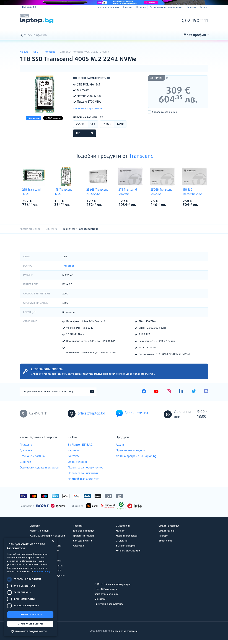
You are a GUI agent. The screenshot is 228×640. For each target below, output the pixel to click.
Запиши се (92, 391)
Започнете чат (136, 413)
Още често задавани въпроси (39, 467)
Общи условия (77, 461)
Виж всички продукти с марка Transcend (41, 201)
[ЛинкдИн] (181, 391)
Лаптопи (35, 525)
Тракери (163, 535)
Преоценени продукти (108, 7)
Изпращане (34, 118)
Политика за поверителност (86, 467)
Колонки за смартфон (128, 550)
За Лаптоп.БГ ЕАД (80, 444)
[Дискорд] (206, 391)
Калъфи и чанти (82, 540)
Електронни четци (83, 530)
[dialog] (30, 587)
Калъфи (120, 530)
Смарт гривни (167, 530)
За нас (203, 7)
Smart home (165, 540)
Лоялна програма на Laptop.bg (136, 456)
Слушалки (122, 540)
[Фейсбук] (144, 391)
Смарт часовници (169, 525)
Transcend (141, 156)
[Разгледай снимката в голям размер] (44, 94)
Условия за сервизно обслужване (166, 7)
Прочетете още (42, 571)
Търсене (22, 35)
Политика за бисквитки (83, 473)
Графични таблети (84, 535)
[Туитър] (193, 391)
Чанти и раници (39, 530)
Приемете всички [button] (30, 614)
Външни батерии (126, 545)
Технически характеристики (80, 229)
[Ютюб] (156, 391)
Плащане (141, 7)
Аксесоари (79, 545)
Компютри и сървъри (106, 593)
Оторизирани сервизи (47, 369)
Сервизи (25, 461)
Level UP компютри (105, 589)
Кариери (73, 450)
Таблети (77, 525)
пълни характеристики (86, 108)
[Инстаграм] (169, 391)
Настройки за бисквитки (83, 478)
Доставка (127, 7)
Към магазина (29, 7)
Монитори (100, 598)
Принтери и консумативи (108, 603)
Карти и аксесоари (127, 535)
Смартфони (123, 525)
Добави (164, 111)
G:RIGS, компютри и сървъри (47, 535)
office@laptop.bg (91, 413)
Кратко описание (30, 229)
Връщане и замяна (32, 456)
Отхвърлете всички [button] (30, 623)
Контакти (191, 7)
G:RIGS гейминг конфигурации (112, 584)
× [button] (53, 541)
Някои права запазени (124, 630)
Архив (120, 444)
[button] (30, 631)
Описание (52, 229)
